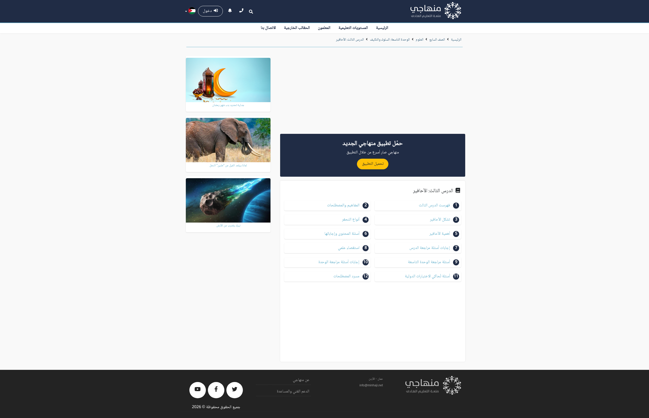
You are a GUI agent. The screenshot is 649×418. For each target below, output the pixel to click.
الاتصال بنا (268, 28)
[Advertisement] (372, 92)
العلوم (419, 40)
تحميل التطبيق (373, 163)
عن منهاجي (301, 380)
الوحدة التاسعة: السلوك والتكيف (390, 40)
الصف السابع (437, 40)
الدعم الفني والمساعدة (293, 391)
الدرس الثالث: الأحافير (350, 40)
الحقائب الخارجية (297, 28)
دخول (208, 11)
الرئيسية (382, 28)
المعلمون (324, 28)
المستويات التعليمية (353, 28)
